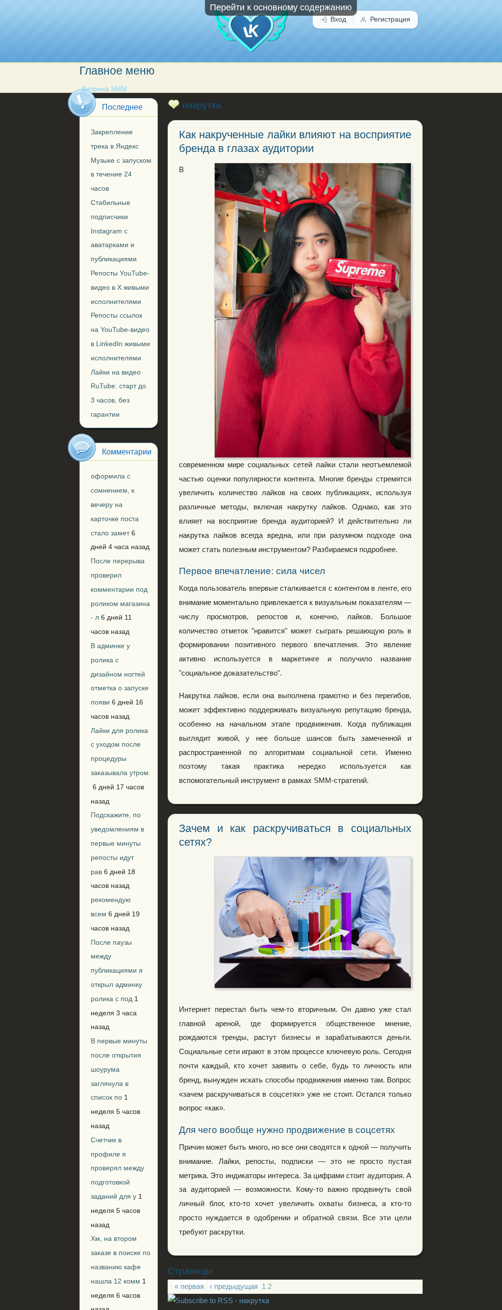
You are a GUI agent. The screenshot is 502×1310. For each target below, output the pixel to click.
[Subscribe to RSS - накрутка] (218, 1301)
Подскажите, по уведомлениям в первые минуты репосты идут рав (117, 843)
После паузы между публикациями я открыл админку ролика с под (117, 970)
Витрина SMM (104, 89)
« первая (189, 1286)
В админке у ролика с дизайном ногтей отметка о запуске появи (120, 674)
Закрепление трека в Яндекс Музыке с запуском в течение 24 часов (121, 160)
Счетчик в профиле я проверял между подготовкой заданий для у (117, 1168)
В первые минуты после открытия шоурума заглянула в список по (119, 1069)
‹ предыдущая (234, 1286)
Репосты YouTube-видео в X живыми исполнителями (120, 287)
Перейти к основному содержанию (281, 7)
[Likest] (251, 26)
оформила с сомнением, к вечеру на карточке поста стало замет (115, 504)
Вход (338, 19)
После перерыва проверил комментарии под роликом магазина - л (120, 589)
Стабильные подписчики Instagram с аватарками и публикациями (114, 231)
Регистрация (390, 19)
